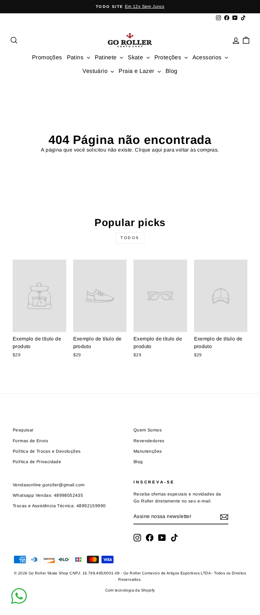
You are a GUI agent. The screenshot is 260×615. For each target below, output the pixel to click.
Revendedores (149, 440)
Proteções (168, 57)
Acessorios (207, 57)
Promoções (47, 57)
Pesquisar (23, 430)
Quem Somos (147, 430)
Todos (130, 238)
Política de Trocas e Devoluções (47, 451)
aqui (157, 149)
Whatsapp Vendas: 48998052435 (48, 495)
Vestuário (95, 71)
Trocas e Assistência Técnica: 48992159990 (59, 505)
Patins (76, 57)
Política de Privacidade (37, 461)
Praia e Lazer (137, 71)
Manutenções (147, 451)
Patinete (107, 57)
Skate (136, 57)
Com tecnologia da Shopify (130, 590)
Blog (172, 71)
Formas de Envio (30, 440)
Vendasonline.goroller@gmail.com (48, 484)
